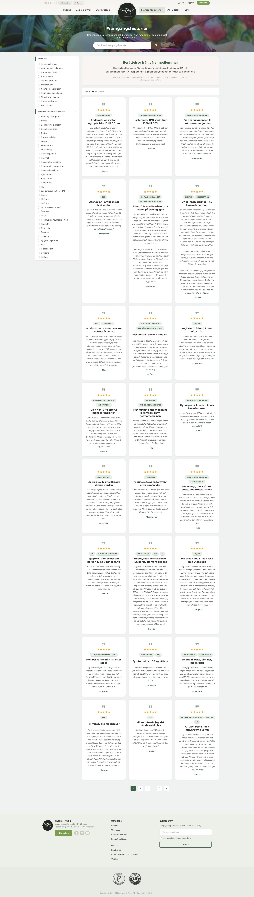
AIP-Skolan (173, 10)
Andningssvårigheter (150, 405)
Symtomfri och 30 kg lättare (150, 661)
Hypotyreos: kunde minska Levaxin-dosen (197, 407)
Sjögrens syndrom (150, 324)
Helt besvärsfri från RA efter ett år (103, 661)
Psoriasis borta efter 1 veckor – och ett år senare (104, 330)
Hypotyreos (104, 405)
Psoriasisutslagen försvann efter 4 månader (150, 484)
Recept (67, 10)
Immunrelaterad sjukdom (51, 111)
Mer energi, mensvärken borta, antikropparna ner (197, 488)
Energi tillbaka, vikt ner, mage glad (197, 661)
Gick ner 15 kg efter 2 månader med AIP (104, 411)
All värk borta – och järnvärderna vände (197, 728)
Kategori (42, 59)
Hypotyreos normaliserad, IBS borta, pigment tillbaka (150, 560)
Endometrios (103, 115)
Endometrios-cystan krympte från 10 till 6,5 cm (104, 122)
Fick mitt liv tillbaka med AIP (150, 334)
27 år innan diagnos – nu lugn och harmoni (197, 203)
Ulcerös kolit (103, 477)
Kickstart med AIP (119, 834)
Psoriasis (107, 324)
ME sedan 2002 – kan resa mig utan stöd (197, 560)
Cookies (114, 859)
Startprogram (103, 10)
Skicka (186, 844)
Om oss (114, 845)
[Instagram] (49, 3)
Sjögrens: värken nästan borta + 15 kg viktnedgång (103, 560)
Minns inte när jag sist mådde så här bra (150, 724)
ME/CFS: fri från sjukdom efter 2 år (197, 330)
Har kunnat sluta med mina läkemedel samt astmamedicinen (150, 413)
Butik (187, 10)
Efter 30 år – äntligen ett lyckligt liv (104, 203)
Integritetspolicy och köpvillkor (124, 854)
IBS (103, 197)
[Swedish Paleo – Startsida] (127, 12)
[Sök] (156, 45)
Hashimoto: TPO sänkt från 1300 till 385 (150, 122)
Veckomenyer (83, 10)
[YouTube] (53, 3)
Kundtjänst (116, 850)
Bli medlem (203, 3)
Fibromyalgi (205, 655)
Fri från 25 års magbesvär (104, 723)
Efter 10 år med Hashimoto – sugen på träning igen (150, 208)
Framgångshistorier (151, 10)
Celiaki (188, 197)
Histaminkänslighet (150, 197)
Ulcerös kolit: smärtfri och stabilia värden (103, 484)
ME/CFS (197, 324)
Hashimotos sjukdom (150, 115)
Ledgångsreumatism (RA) (150, 328)
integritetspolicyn (183, 838)
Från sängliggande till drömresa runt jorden (197, 122)
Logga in (190, 3)
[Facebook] (45, 3)
